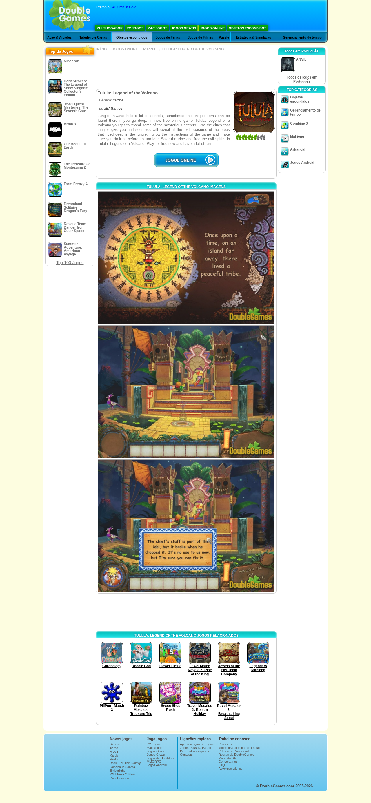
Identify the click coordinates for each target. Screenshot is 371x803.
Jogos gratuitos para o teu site (240, 747)
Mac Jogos (157, 28)
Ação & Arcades (59, 37)
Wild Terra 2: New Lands (122, 776)
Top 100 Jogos (70, 262)
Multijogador (110, 28)
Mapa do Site (228, 758)
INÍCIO (101, 49)
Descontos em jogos (194, 751)
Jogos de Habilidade (161, 758)
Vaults (114, 759)
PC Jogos (135, 28)
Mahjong (297, 136)
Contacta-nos (228, 761)
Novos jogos (121, 739)
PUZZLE (150, 49)
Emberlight (117, 770)
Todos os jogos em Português (302, 79)
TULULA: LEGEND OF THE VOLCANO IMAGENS (186, 187)
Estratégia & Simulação (253, 37)
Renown (115, 744)
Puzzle (224, 37)
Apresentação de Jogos (197, 744)
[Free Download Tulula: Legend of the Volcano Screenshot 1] (186, 257)
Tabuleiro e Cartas (93, 37)
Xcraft (114, 748)
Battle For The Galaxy (125, 763)
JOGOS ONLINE (125, 49)
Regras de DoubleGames (236, 754)
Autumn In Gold (124, 7)
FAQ (222, 765)
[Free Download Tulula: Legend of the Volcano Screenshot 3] (186, 525)
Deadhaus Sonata (122, 767)
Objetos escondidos (247, 28)
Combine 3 (299, 123)
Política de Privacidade (234, 751)
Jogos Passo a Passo (195, 747)
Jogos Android (302, 162)
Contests (186, 754)
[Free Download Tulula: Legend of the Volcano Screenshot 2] (186, 391)
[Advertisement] (186, 70)
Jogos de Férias (168, 37)
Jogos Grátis (183, 28)
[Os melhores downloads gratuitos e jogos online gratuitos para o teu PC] (69, 16)
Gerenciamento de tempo (302, 37)
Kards (114, 755)
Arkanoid (297, 149)
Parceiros (225, 744)
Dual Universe (120, 778)
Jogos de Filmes (200, 37)
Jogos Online (212, 28)
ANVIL (114, 751)
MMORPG (154, 761)
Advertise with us (231, 768)
